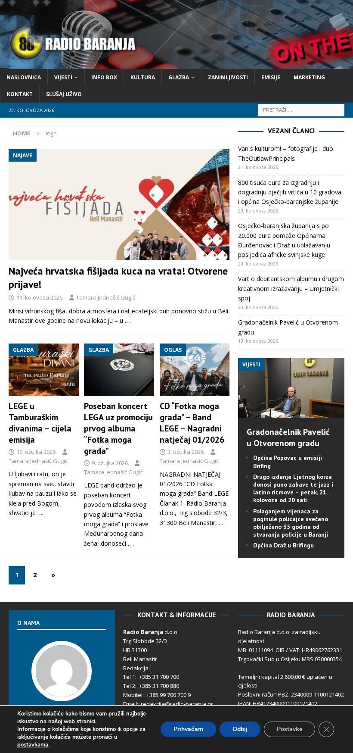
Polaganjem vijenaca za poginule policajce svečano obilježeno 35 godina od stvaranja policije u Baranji (290, 523)
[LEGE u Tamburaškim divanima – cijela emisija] (44, 370)
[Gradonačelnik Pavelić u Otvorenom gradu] (291, 413)
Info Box (104, 77)
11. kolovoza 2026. (40, 297)
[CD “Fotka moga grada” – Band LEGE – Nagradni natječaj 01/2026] (195, 370)
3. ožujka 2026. (186, 452)
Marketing (309, 77)
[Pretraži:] (301, 110)
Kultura (142, 77)
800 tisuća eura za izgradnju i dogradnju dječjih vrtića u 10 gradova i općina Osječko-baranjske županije (289, 192)
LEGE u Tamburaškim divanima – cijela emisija (40, 422)
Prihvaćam (188, 729)
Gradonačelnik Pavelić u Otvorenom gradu (288, 437)
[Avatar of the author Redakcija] (61, 692)
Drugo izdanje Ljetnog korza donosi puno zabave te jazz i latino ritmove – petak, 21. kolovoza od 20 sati (293, 488)
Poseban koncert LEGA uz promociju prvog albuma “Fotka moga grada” (118, 428)
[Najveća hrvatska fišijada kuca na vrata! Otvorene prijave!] (119, 204)
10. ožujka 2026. (36, 452)
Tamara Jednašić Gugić (105, 297)
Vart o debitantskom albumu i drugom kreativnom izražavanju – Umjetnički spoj (291, 288)
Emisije (270, 77)
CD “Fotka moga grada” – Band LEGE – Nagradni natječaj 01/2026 (192, 422)
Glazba (178, 77)
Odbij (240, 729)
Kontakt (20, 94)
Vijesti (63, 77)
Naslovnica (23, 77)
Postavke (289, 729)
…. (128, 320)
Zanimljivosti (228, 77)
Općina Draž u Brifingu (283, 545)
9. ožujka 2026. (110, 463)
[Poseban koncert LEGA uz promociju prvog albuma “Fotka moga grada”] (119, 370)
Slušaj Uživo (64, 94)
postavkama (32, 745)
